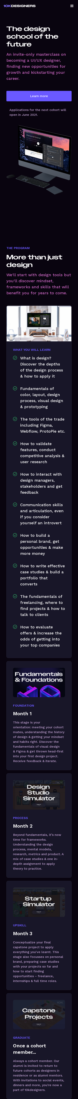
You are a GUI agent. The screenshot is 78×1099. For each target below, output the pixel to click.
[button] (72, 6)
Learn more (39, 96)
